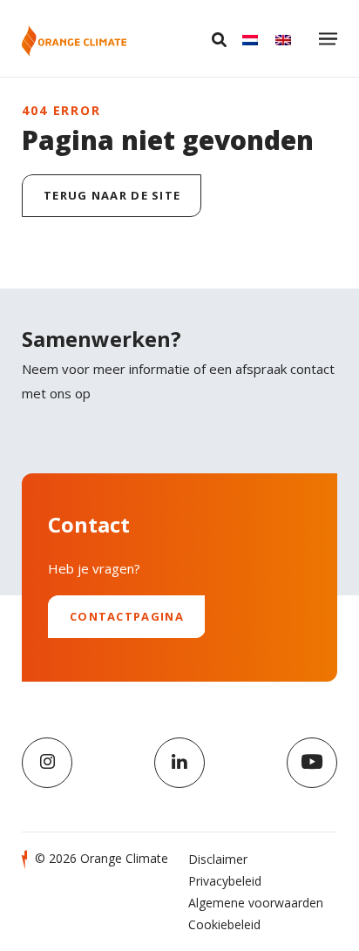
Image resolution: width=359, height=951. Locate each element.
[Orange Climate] (74, 41)
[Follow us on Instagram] (47, 762)
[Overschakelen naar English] (283, 39)
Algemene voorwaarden (255, 902)
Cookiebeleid (224, 924)
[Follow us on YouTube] (312, 762)
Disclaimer (217, 859)
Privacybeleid (224, 881)
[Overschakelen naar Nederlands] (250, 39)
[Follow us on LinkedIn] (179, 762)
